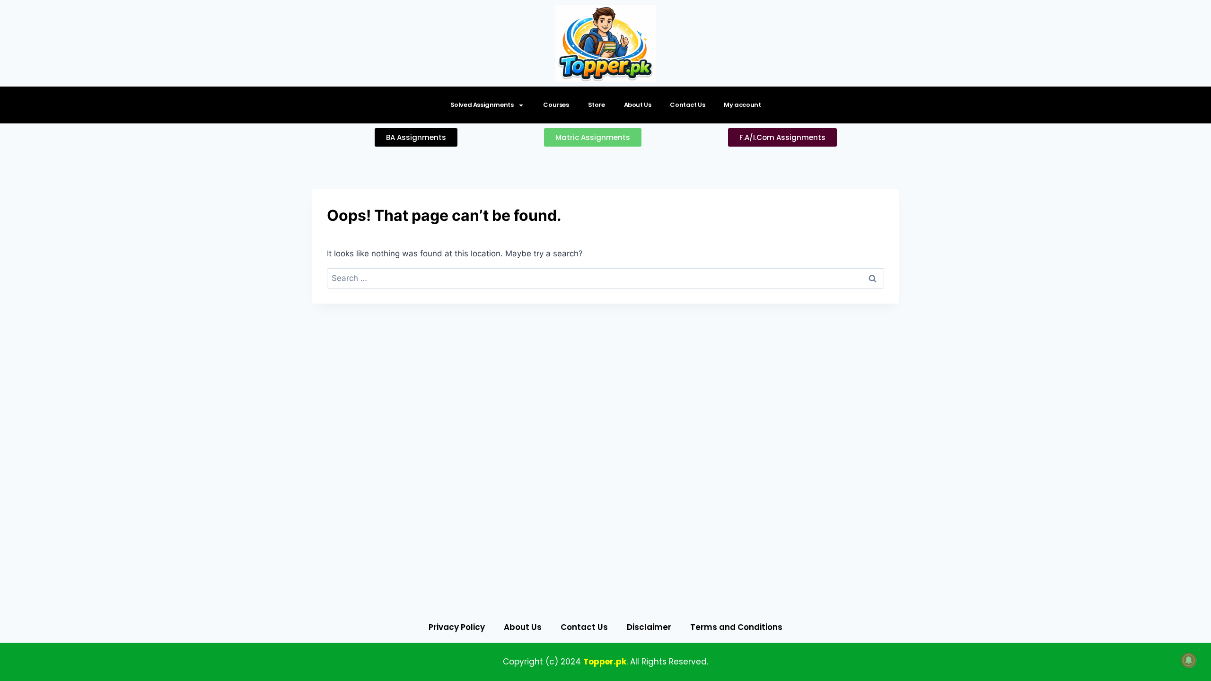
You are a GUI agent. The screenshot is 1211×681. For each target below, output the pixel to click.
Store (596, 104)
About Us (637, 104)
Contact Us (687, 104)
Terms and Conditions (736, 627)
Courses (556, 104)
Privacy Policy (457, 627)
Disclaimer (649, 627)
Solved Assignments (482, 104)
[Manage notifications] (1188, 660)
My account (742, 104)
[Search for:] (605, 278)
